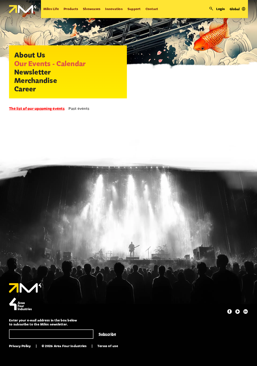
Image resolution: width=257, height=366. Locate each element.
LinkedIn (245, 311)
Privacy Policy (20, 346)
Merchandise (35, 80)
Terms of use (107, 346)
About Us (29, 55)
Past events (78, 108)
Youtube (237, 311)
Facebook (229, 311)
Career (25, 89)
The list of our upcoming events (37, 108)
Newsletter (32, 72)
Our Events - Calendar (50, 63)
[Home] (22, 9)
